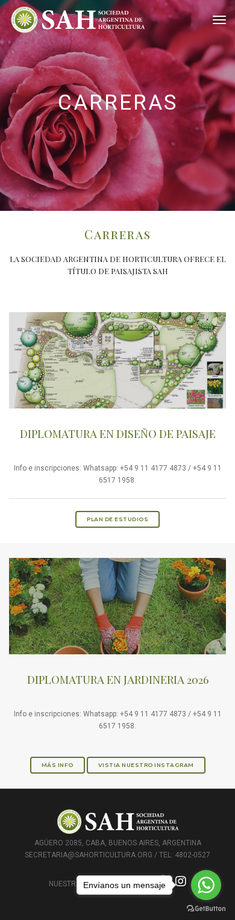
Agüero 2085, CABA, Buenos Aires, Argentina (117, 843)
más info (58, 765)
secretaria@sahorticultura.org (88, 855)
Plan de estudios (117, 519)
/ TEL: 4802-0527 (182, 855)
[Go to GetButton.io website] (206, 908)
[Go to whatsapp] (206, 885)
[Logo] (77, 20)
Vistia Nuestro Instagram (146, 765)
